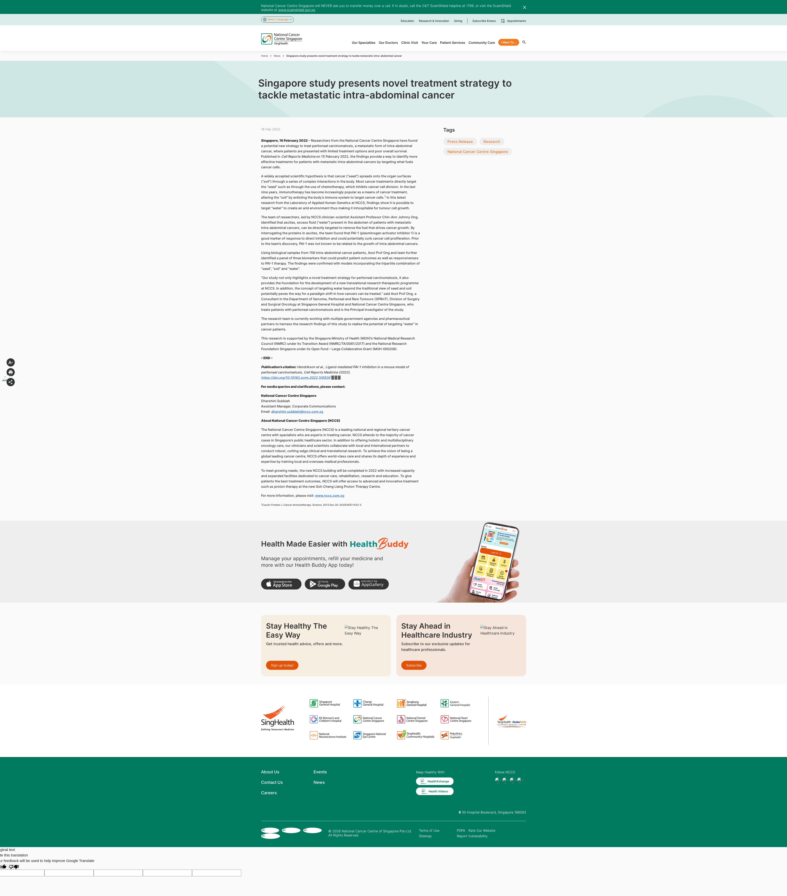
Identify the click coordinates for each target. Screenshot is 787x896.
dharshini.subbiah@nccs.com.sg (297, 412)
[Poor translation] (14, 867)
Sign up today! (282, 665)
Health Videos (438, 791)
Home (264, 55)
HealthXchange (438, 781)
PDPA (461, 830)
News (277, 55)
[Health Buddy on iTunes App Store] (281, 584)
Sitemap (425, 836)
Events (320, 771)
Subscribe (414, 665)
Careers (269, 792)
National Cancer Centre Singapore (477, 151)
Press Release (460, 141)
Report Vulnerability (472, 836)
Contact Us (272, 782)
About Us (270, 771)
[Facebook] (498, 780)
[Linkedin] (520, 780)
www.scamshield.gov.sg (296, 10)
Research (491, 141)
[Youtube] (505, 780)
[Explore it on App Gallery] (368, 584)
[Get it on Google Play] (325, 584)
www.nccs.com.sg (329, 495)
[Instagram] (512, 780)
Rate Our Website (482, 830)
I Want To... (508, 42)
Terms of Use (429, 830)
